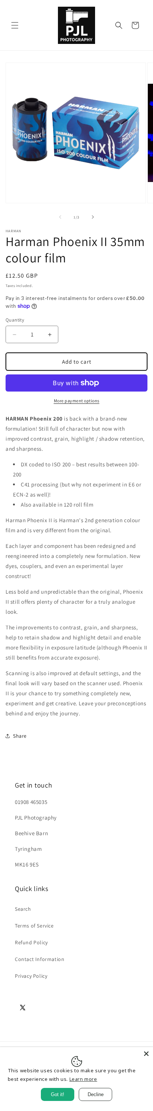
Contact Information (39, 959)
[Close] (146, 1053)
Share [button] (20, 735)
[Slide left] (60, 217)
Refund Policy (31, 942)
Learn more (83, 1079)
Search (23, 909)
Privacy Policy (31, 976)
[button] (15, 25)
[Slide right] (93, 217)
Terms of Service (34, 925)
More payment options (77, 400)
